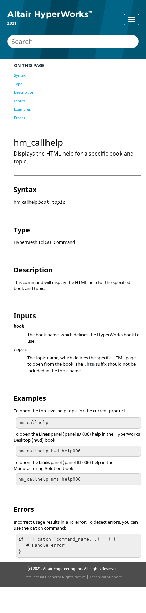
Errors (19, 117)
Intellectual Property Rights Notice (55, 576)
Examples (22, 109)
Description (24, 92)
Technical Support (106, 576)
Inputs (19, 100)
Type (18, 83)
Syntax (20, 75)
